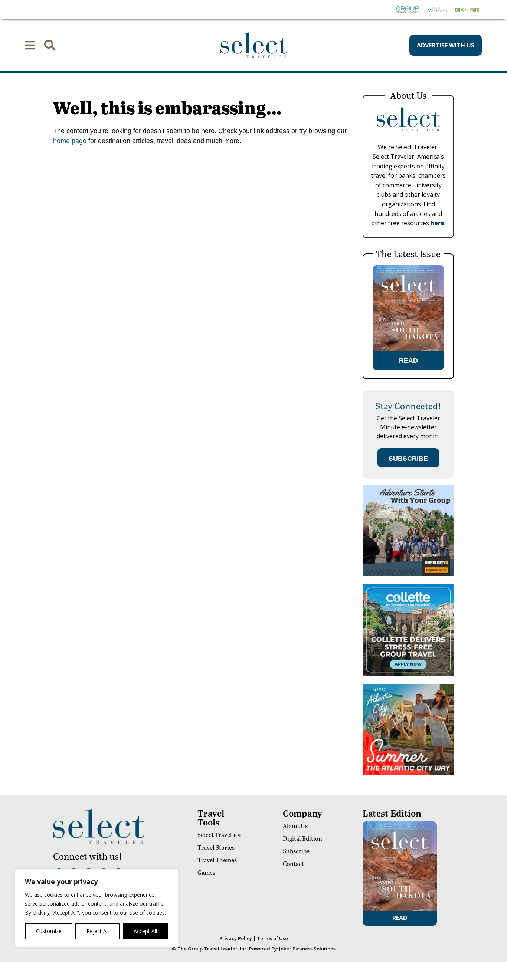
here (437, 223)
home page (69, 141)
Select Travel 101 (219, 834)
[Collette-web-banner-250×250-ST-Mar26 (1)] (408, 673)
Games (206, 872)
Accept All (145, 931)
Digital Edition (302, 838)
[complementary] (96, 908)
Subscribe (296, 851)
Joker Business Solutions (307, 948)
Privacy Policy (235, 938)
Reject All (97, 931)
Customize (49, 931)
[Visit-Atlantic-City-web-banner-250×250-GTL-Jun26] (408, 773)
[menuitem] (30, 45)
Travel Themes (217, 860)
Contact (293, 863)
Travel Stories (216, 847)
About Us (295, 826)
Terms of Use (272, 938)
